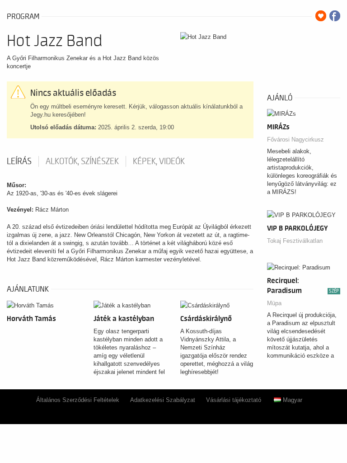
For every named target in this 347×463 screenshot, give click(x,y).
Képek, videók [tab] (159, 161)
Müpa (274, 303)
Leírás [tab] (19, 161)
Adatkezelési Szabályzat (162, 400)
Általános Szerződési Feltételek (77, 400)
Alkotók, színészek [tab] (82, 161)
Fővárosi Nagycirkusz (295, 139)
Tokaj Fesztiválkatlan (295, 240)
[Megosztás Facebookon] (334, 15)
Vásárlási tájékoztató (233, 400)
